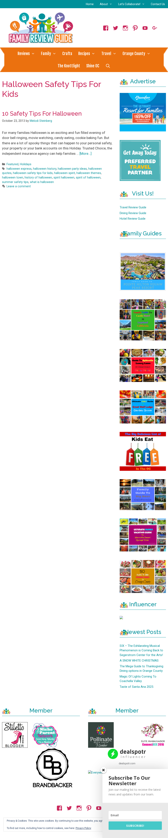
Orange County (134, 53)
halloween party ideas (72, 169)
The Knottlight (69, 65)
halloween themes (88, 173)
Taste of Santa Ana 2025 (136, 687)
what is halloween (42, 182)
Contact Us (158, 4)
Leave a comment (19, 186)
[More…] (85, 153)
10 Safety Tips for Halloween (42, 113)
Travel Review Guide (133, 207)
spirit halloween (63, 177)
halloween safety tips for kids (33, 173)
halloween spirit (64, 173)
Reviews (24, 53)
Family (46, 53)
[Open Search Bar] (107, 66)
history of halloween (38, 177)
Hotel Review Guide (132, 218)
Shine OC (92, 65)
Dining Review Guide (133, 213)
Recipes (84, 53)
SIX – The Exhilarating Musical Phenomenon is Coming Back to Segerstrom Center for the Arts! (141, 650)
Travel (106, 53)
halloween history (44, 169)
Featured (12, 164)
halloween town (12, 177)
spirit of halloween (88, 177)
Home (90, 4)
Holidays (25, 164)
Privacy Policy (83, 828)
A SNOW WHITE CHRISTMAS (139, 660)
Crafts (67, 53)
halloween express (19, 169)
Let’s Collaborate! (129, 4)
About (104, 4)
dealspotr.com (127, 763)
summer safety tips (15, 182)
